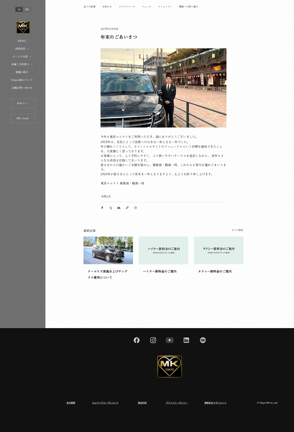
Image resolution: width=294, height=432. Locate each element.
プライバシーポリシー (177, 402)
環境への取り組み (188, 6)
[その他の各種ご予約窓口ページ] (32, 64)
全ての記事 (89, 6)
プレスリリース (127, 6)
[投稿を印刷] (135, 207)
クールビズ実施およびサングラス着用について (107, 274)
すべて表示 (237, 230)
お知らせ (107, 6)
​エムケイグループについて (105, 402)
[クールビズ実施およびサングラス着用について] (108, 250)
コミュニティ (165, 6)
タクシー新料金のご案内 (215, 271)
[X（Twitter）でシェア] (110, 207)
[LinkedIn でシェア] (118, 207)
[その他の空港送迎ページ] (28, 48)
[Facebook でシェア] (102, 207)
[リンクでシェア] (127, 207)
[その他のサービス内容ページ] (30, 56)
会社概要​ (70, 402)
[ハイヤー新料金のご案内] (163, 250)
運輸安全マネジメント (215, 402)
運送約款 (142, 402)
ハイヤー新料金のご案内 (160, 271)
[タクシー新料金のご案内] (218, 250)
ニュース (146, 6)
